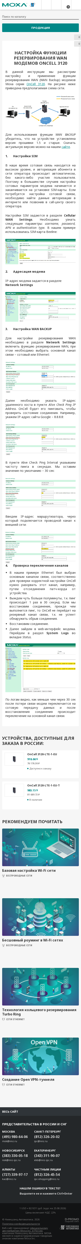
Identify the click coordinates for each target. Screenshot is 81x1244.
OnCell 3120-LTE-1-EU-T (43, 785)
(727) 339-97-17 (15, 1174)
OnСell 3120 (36, 84)
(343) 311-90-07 (47, 1155)
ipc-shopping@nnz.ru (46, 1179)
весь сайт (10, 1111)
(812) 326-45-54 (47, 1174)
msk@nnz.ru (9, 1141)
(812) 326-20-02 (47, 1136)
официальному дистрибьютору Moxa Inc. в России (25, 1229)
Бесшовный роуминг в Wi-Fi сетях (32, 940)
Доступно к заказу (40, 768)
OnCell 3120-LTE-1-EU (42, 754)
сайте (66, 147)
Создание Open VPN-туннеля (28, 1079)
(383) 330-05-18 (15, 1155)
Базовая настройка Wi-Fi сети (29, 870)
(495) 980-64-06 (15, 1136)
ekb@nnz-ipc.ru (43, 1160)
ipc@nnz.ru (41, 1141)
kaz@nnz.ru (9, 1179)
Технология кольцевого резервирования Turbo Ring (39, 1011)
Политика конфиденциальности (21, 1223)
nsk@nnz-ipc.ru (11, 1160)
